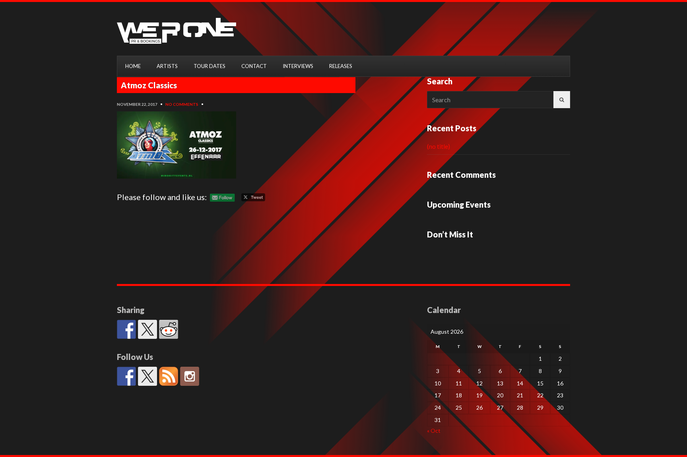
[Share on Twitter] (147, 329)
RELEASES (340, 66)
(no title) (438, 146)
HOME (133, 66)
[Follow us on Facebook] (126, 376)
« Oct (434, 430)
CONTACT (254, 66)
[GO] (561, 99)
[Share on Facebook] (126, 329)
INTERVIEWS (298, 66)
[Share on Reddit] (168, 329)
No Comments (181, 104)
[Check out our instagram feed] (189, 376)
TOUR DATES (209, 66)
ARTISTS (167, 66)
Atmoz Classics (149, 85)
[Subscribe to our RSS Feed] (168, 376)
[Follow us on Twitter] (147, 376)
